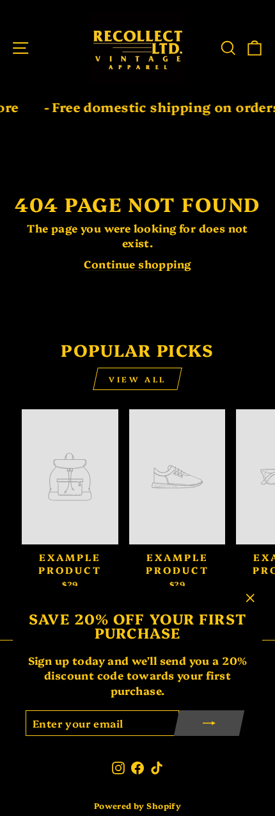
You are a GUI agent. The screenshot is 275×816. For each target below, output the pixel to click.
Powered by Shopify (137, 805)
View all (137, 378)
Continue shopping (137, 263)
